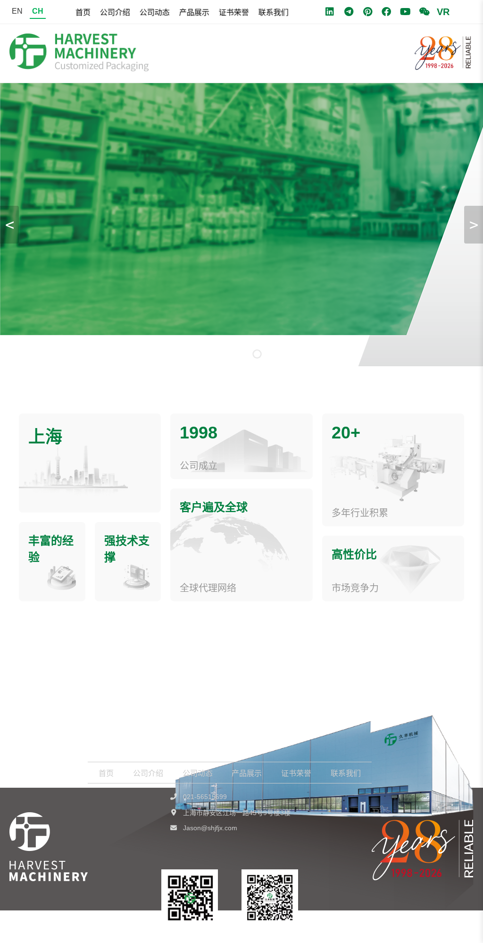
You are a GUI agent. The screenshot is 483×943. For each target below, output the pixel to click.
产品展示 (194, 12)
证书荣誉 (233, 12)
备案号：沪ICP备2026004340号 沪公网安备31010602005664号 (230, 939)
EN (17, 11)
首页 (82, 12)
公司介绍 (115, 12)
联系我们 (273, 12)
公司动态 (154, 12)
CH (37, 11)
